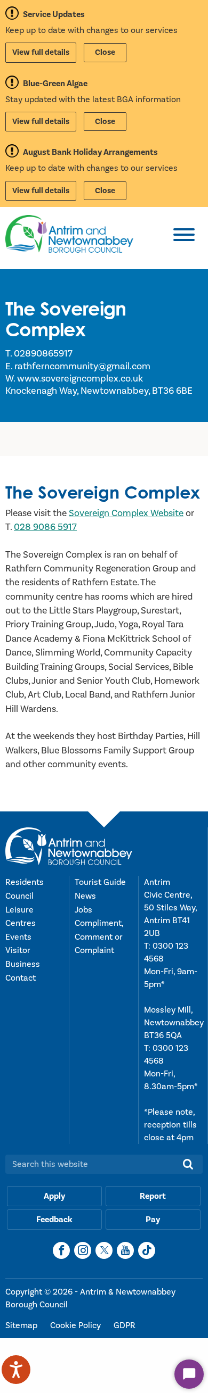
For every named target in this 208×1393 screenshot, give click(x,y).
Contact (20, 978)
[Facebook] (61, 1250)
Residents (24, 882)
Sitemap (22, 1325)
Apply (54, 1196)
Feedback (54, 1219)
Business (22, 964)
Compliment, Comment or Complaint (99, 937)
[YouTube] (125, 1250)
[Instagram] (82, 1250)
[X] (104, 1250)
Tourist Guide (100, 882)
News (85, 896)
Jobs (83, 910)
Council (19, 896)
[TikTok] (146, 1250)
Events (18, 937)
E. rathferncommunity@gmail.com (77, 366)
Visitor (17, 950)
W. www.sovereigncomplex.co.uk (74, 378)
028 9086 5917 (45, 527)
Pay (153, 1219)
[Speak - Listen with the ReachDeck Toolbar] (16, 1369)
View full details (40, 52)
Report (153, 1196)
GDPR (124, 1325)
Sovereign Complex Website (126, 513)
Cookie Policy (76, 1325)
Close (105, 52)
